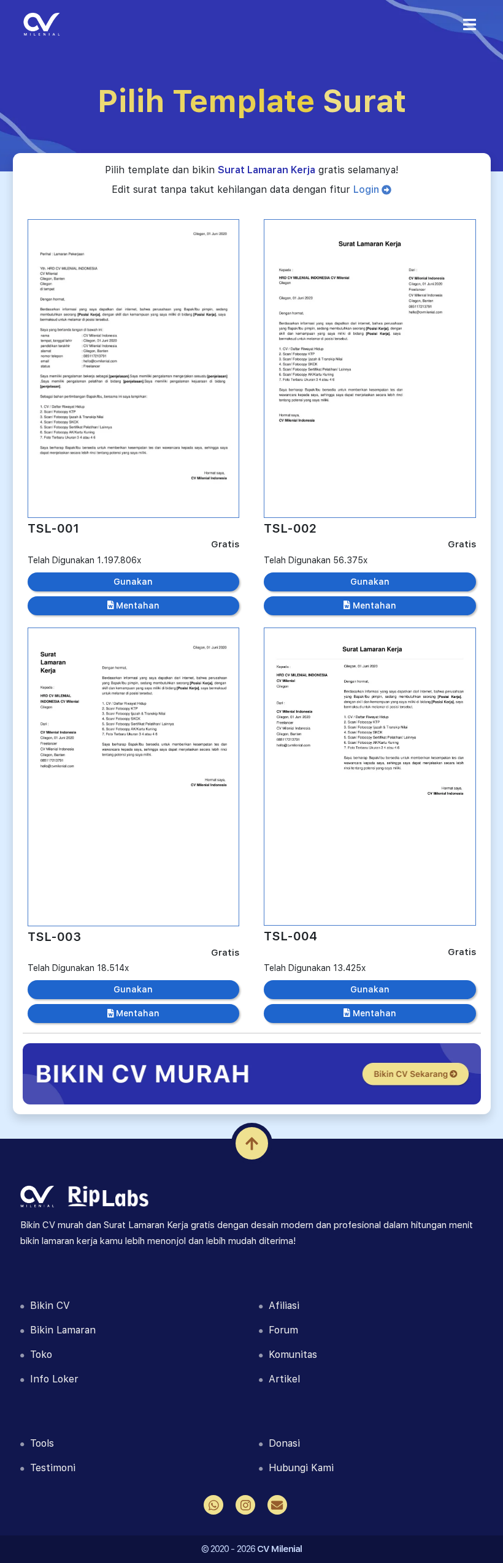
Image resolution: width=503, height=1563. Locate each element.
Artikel (281, 1379)
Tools (39, 1443)
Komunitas (290, 1354)
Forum (280, 1330)
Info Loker (51, 1379)
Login (367, 189)
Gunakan (133, 582)
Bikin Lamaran (60, 1330)
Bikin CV (47, 1305)
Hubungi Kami (298, 1468)
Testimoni (49, 1468)
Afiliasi (281, 1305)
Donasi (281, 1443)
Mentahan (136, 605)
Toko (38, 1354)
